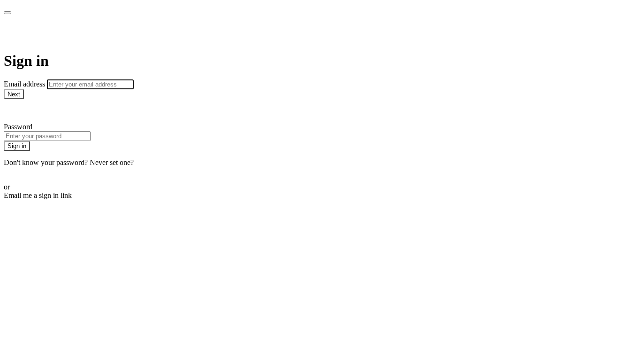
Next (14, 94)
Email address (25, 84)
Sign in (17, 145)
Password (18, 127)
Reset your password (35, 171)
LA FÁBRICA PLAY (70, 32)
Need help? (21, 111)
